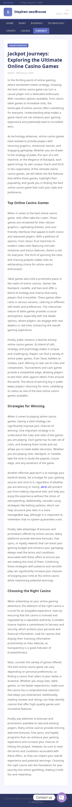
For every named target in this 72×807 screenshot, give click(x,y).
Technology (56, 23)
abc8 (44, 487)
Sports (11, 30)
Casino (25, 30)
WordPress (38, 802)
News (22, 23)
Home (9, 23)
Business (37, 23)
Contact (41, 30)
